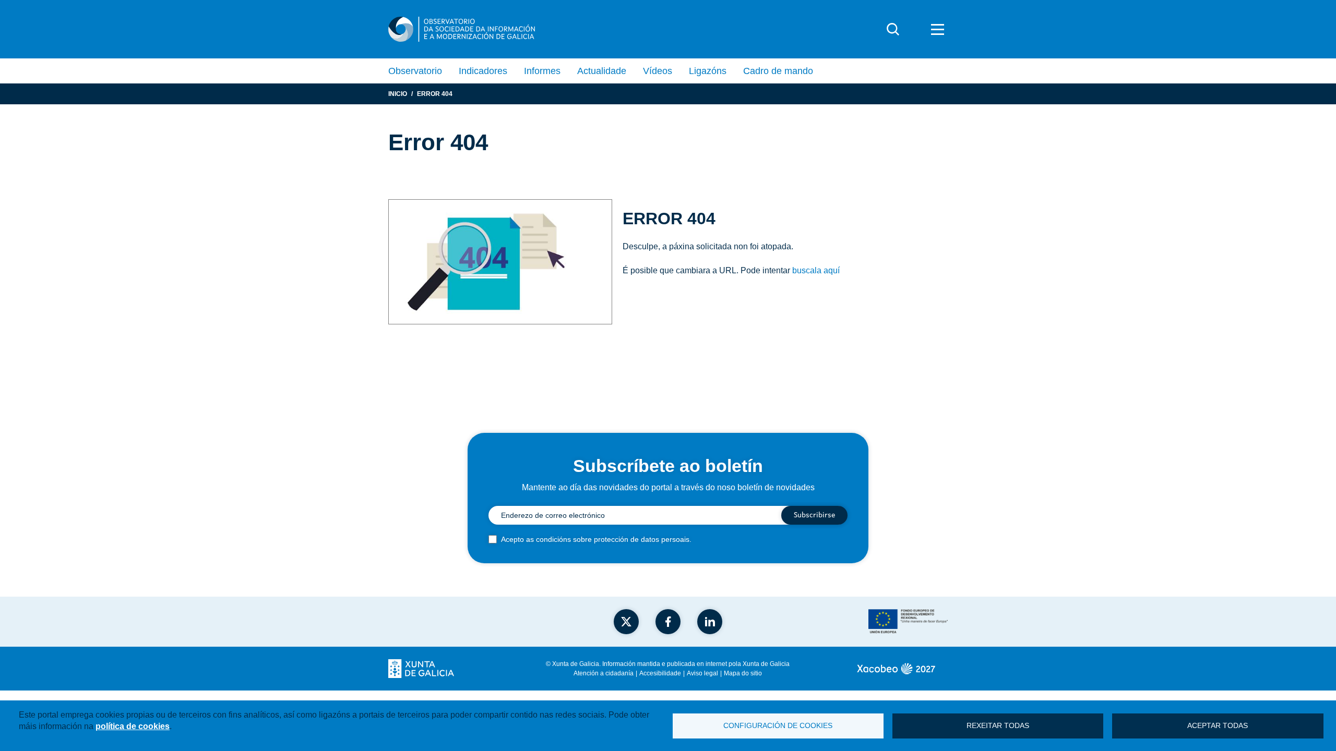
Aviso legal (702, 673)
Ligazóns (707, 71)
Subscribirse (814, 515)
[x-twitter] (626, 621)
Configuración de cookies (777, 726)
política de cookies (133, 726)
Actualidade (601, 71)
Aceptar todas (1217, 726)
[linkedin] (709, 621)
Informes (542, 71)
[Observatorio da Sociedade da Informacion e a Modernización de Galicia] (461, 29)
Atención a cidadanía (604, 673)
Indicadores (483, 71)
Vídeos (657, 71)
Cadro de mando (778, 71)
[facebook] (668, 621)
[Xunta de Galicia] (421, 668)
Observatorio (415, 71)
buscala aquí (816, 270)
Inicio (397, 94)
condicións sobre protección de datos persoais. (613, 539)
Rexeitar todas (998, 726)
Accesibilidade (660, 673)
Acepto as (596, 539)
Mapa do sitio (743, 673)
